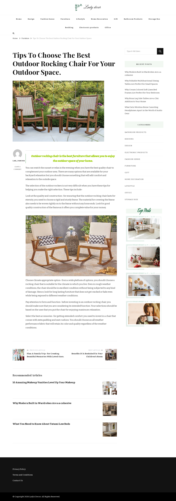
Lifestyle (80, 19)
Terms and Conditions (23, 475)
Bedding (69, 27)
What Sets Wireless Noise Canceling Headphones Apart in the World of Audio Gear (143, 110)
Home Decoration (99, 19)
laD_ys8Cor (17, 161)
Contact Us (18, 480)
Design (31, 19)
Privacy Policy (19, 469)
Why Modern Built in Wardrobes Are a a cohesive (42, 403)
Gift (116, 19)
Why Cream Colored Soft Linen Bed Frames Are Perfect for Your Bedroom (142, 91)
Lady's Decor (35, 496)
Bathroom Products (133, 19)
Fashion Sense (47, 19)
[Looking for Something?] (141, 51)
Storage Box (154, 19)
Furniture (65, 19)
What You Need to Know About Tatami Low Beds (41, 423)
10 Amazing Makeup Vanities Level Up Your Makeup (44, 382)
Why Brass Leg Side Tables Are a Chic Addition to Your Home (142, 100)
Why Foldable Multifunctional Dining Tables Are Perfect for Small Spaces (142, 82)
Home (19, 19)
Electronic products (89, 27)
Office (108, 27)
